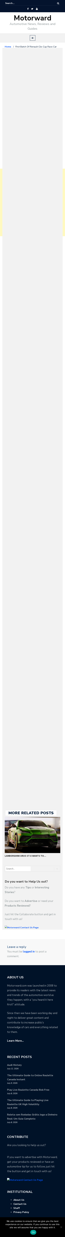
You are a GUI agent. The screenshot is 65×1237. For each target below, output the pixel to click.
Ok (33, 1232)
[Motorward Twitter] (32, 9)
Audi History (14, 1065)
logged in (29, 951)
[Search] (58, 3)
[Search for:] (15, 3)
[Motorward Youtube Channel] (37, 9)
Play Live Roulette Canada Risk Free (28, 1089)
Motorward (32, 18)
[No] (61, 1227)
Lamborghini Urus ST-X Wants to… (25, 855)
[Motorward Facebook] (28, 9)
